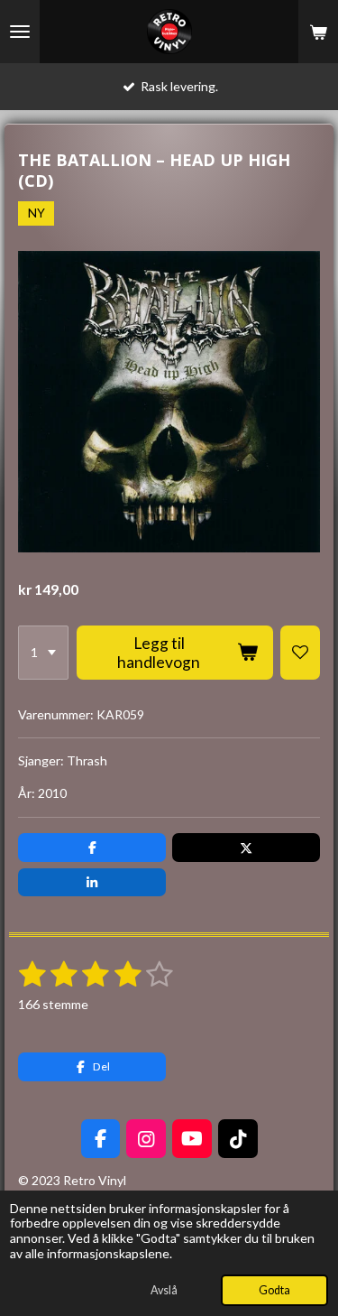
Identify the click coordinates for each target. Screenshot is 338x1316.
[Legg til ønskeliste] (300, 653)
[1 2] (43, 653)
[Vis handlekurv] (318, 31)
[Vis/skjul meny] (20, 31)
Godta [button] (274, 1290)
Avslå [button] (164, 1290)
